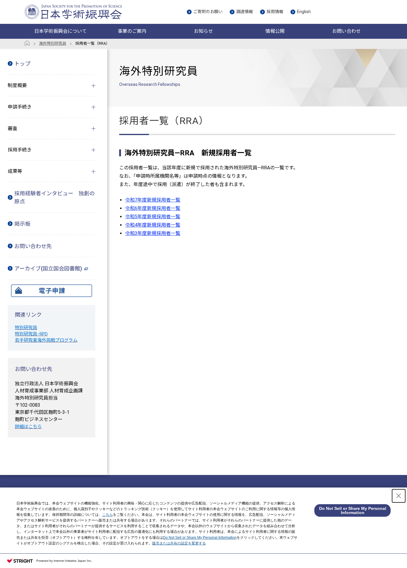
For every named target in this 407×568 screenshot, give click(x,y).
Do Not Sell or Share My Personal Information (200, 538)
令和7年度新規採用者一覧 (152, 200)
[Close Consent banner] (398, 495)
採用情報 (275, 11)
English (304, 11)
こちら (107, 515)
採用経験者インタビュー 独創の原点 (54, 197)
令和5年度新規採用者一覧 (152, 216)
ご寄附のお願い (208, 11)
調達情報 (244, 11)
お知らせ (203, 31)
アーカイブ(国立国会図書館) (48, 268)
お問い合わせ (346, 31)
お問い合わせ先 (33, 246)
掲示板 (22, 224)
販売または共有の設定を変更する (179, 543)
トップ (22, 64)
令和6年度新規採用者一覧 (152, 208)
